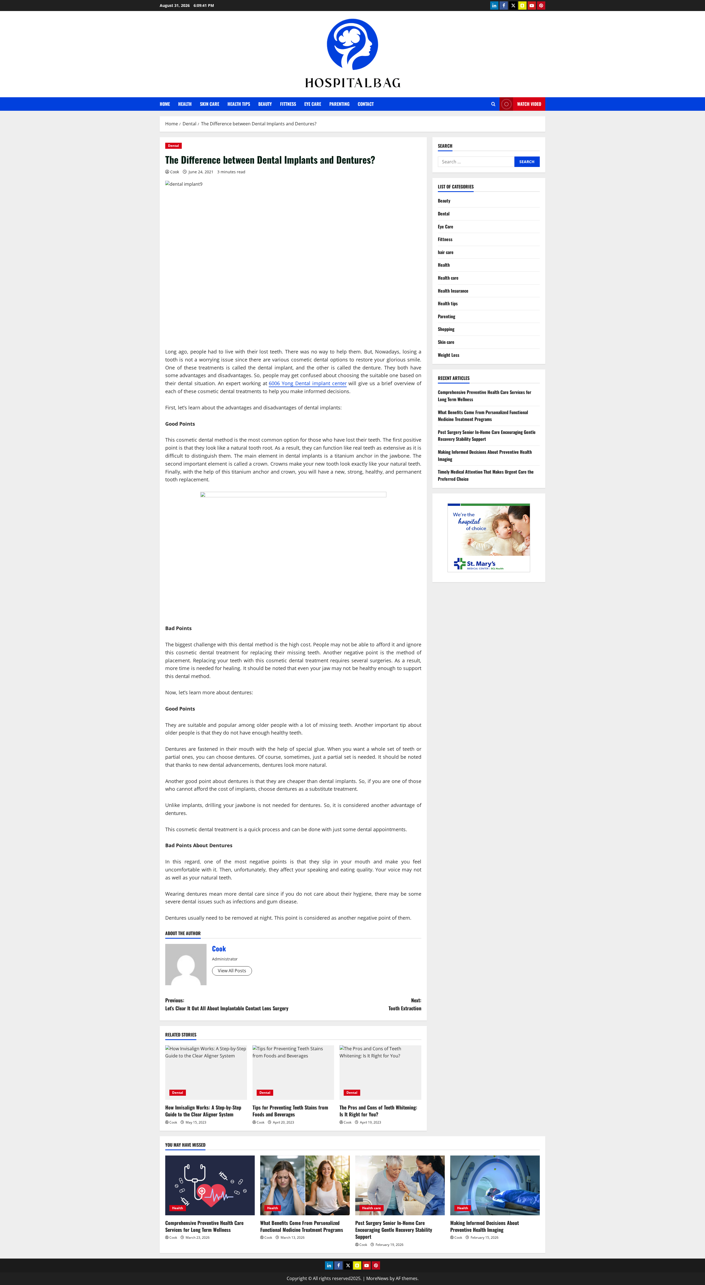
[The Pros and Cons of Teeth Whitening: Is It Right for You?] (380, 1072)
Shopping (446, 329)
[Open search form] (493, 104)
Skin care (209, 104)
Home (165, 104)
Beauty (265, 104)
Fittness (288, 104)
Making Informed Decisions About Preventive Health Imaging (484, 1226)
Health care (448, 277)
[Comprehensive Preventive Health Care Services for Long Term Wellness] (210, 1185)
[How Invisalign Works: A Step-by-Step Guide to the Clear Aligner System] (206, 1072)
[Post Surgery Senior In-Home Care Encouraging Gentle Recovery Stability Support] (400, 1185)
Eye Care (312, 104)
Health (185, 104)
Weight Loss (448, 355)
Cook (174, 171)
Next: (405, 1004)
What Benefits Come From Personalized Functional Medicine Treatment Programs (483, 416)
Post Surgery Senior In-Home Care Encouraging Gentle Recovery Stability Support (393, 1229)
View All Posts (232, 971)
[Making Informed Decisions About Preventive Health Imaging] (495, 1185)
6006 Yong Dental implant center (307, 383)
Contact (366, 104)
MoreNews (377, 1278)
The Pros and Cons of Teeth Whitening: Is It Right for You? (378, 1111)
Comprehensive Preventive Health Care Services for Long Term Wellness (204, 1226)
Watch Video (529, 104)
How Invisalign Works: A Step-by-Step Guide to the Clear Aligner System (203, 1111)
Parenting (339, 104)
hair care (446, 252)
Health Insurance (453, 290)
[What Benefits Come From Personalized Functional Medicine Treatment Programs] (305, 1185)
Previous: (226, 1004)
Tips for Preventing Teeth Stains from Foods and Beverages (290, 1111)
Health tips (238, 104)
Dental (173, 145)
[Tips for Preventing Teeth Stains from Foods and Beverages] (293, 1072)
